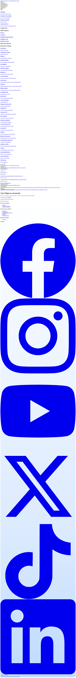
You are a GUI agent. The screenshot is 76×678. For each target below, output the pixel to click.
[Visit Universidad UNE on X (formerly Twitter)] (38, 523)
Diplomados (9, 183)
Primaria (1, 172)
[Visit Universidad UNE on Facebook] (38, 297)
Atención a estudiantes (43, 187)
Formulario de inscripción (8, 167)
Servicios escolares (3, 185)
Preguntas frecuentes (16, 167)
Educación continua (3, 183)
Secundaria (5, 172)
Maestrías (13, 179)
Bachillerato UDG (5, 211)
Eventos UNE (57, 187)
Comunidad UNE (3, 187)
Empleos (3, 205)
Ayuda (7, 201)
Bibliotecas (4, 219)
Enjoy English (37, 187)
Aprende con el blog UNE (21, 187)
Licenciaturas (2, 179)
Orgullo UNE (27, 187)
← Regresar (9, 197)
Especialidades (24, 179)
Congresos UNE (32, 187)
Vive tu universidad (13, 187)
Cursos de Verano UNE (51, 187)
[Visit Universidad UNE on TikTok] (38, 598)
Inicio (1, 201)
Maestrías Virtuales (18, 179)
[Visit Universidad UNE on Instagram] (38, 373)
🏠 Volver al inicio (3, 197)
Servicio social (9, 185)
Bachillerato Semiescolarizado (7, 212)
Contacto (4, 201)
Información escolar (4, 5)
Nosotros (2, 8)
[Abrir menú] (1, 9)
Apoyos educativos (22, 167)
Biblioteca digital (17, 185)
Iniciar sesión (8, 187)
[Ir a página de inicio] (1, 1)
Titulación (13, 185)
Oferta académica (3, 4)
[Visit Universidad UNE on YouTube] (38, 448)
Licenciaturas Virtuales (8, 179)
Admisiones (2, 167)
